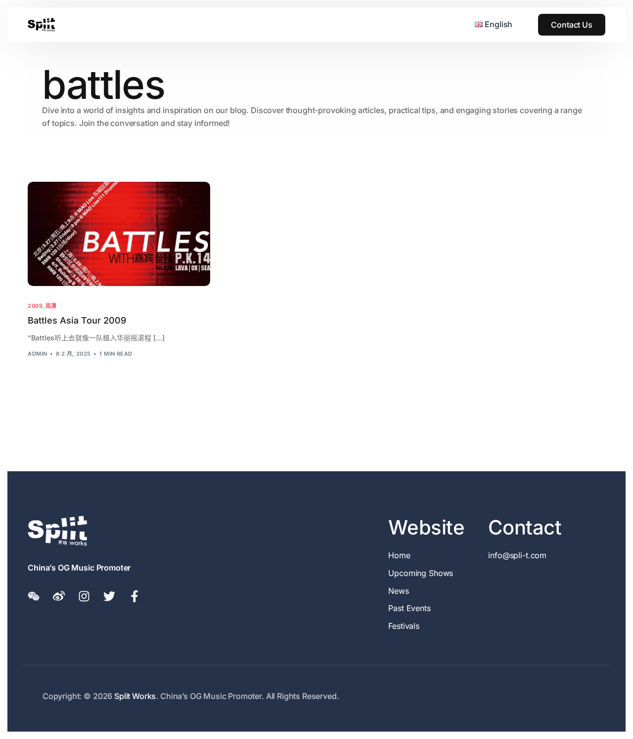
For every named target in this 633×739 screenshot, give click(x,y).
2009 (35, 306)
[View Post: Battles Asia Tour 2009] (119, 234)
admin (37, 353)
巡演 (51, 306)
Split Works (135, 696)
